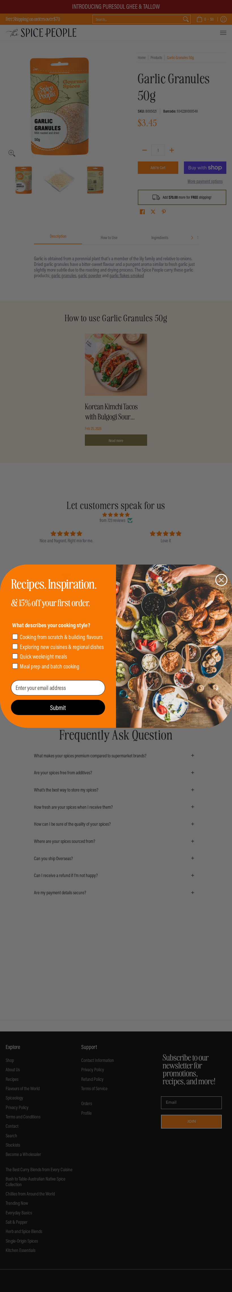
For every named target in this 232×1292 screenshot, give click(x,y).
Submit (58, 707)
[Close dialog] (221, 579)
